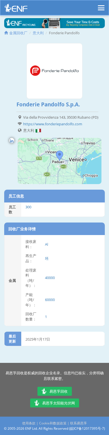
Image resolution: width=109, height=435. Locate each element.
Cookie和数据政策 (53, 423)
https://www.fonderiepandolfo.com (52, 123)
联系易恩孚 (78, 423)
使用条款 (28, 423)
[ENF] (15, 9)
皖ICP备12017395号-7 (87, 428)
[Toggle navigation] (101, 5)
